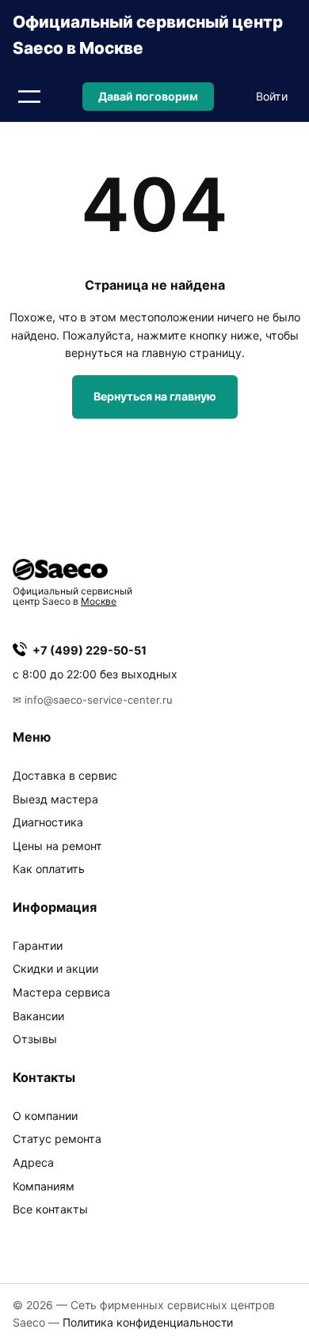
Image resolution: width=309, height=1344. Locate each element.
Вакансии (38, 1016)
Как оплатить (49, 868)
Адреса (33, 1162)
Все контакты (50, 1209)
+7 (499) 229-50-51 (89, 651)
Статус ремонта (57, 1138)
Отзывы (35, 1039)
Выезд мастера (55, 799)
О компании (45, 1115)
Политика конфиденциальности (148, 1322)
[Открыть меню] (29, 96)
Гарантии (38, 945)
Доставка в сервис (65, 775)
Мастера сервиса (61, 992)
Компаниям (43, 1186)
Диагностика (48, 822)
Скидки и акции (55, 968)
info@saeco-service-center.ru (99, 699)
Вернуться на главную (154, 396)
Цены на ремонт (57, 845)
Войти (272, 96)
